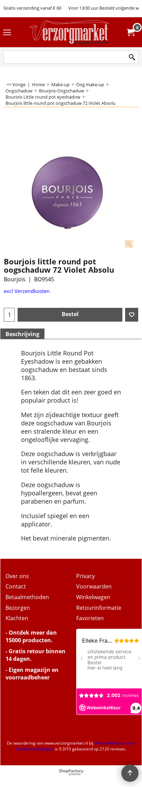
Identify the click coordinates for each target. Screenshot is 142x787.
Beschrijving (22, 334)
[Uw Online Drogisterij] (70, 32)
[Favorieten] (131, 314)
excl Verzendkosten (27, 290)
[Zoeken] (132, 57)
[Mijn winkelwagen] (130, 32)
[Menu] (7, 32)
